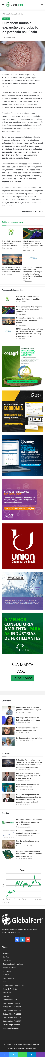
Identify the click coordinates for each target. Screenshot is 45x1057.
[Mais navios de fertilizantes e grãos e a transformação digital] (8, 710)
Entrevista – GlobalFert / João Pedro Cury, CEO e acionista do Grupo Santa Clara (28, 775)
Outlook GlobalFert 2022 (12, 1010)
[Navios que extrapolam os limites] (8, 741)
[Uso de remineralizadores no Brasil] (8, 844)
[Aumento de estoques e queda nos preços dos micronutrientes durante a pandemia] (8, 854)
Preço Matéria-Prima (11, 1028)
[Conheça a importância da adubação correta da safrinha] (8, 834)
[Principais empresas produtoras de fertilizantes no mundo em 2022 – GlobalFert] (8, 823)
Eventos (6, 975)
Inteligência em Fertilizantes (13, 985)
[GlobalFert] (15, 4)
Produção (19, 14)
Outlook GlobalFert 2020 (12, 1003)
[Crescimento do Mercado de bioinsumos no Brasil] (8, 787)
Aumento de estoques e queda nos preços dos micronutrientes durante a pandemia (29, 853)
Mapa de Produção (10, 989)
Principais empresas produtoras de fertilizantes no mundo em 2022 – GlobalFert (29, 822)
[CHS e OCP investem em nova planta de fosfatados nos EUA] (12, 233)
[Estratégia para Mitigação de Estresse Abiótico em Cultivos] (8, 720)
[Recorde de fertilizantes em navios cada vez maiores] (8, 731)
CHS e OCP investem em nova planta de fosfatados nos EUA (11, 243)
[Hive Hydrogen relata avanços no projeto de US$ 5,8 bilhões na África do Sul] (33, 233)
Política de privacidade (11, 1025)
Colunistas (7, 960)
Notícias (12, 14)
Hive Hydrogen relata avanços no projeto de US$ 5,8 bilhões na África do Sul (29, 309)
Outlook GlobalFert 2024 (12, 1017)
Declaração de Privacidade (13, 964)
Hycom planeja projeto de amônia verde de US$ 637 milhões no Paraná (11, 269)
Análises (6, 953)
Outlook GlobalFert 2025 (12, 1021)
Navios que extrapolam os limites (29, 738)
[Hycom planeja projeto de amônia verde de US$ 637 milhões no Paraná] (12, 259)
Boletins (6, 957)
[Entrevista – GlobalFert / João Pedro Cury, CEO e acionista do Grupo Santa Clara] (8, 776)
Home (5, 982)
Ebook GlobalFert (9, 968)
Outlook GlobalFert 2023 (12, 1014)
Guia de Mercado (9, 978)
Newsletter (7, 992)
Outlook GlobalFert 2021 (12, 1007)
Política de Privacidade (16, 1048)
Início (6, 14)
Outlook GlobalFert (10, 1000)
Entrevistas (7, 971)
